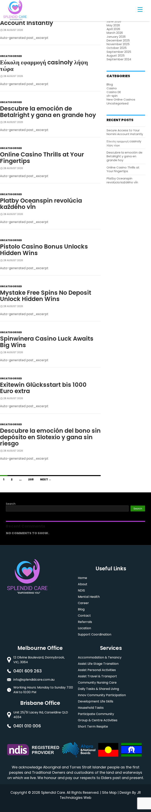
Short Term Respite (93, 726)
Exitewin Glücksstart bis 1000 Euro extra (43, 387)
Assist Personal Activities (97, 670)
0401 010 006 (27, 726)
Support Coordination (94, 634)
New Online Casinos (121, 99)
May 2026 (113, 25)
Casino (112, 88)
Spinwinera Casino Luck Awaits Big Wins (46, 341)
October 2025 (117, 48)
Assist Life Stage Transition (98, 663)
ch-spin (112, 96)
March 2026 (115, 33)
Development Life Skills (95, 701)
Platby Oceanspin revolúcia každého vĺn (41, 203)
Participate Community (96, 714)
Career (83, 603)
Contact (84, 615)
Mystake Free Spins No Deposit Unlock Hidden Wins (45, 295)
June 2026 (114, 21)
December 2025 (118, 40)
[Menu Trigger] (140, 9)
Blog (110, 84)
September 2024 (119, 59)
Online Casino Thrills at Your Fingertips (42, 157)
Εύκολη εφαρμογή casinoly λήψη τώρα (44, 65)
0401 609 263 (27, 671)
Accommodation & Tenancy (100, 657)
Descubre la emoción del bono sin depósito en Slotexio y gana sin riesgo (50, 437)
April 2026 (113, 29)
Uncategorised (11, 56)
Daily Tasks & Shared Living (98, 689)
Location (84, 628)
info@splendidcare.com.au (33, 679)
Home (82, 578)
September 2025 (119, 52)
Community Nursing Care (97, 682)
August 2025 (116, 55)
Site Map (109, 792)
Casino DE (114, 92)
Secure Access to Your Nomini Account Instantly (125, 132)
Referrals (85, 622)
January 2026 (116, 37)
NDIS (81, 590)
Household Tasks (91, 707)
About (82, 584)
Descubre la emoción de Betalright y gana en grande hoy (48, 111)
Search (11, 504)
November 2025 (118, 44)
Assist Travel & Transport (97, 676)
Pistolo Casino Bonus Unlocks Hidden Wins (44, 249)
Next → (45, 479)
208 (31, 479)
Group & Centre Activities (97, 720)
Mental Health (89, 596)
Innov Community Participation (102, 695)
